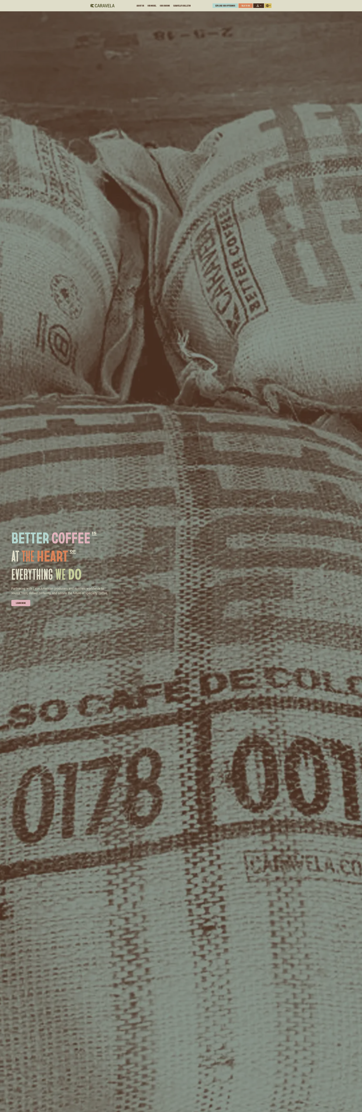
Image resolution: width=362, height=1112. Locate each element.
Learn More (21, 602)
